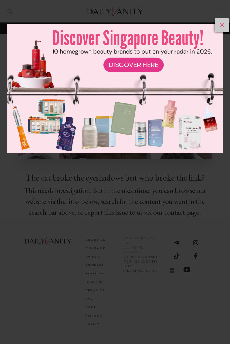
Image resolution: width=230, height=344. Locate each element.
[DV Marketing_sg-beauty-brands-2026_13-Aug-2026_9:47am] (115, 181)
